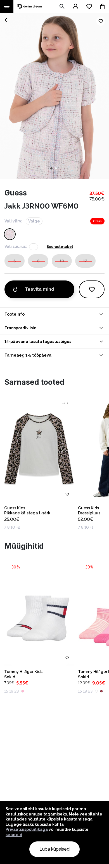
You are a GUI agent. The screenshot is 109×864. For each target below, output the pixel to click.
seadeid (14, 834)
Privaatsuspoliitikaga (27, 829)
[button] (54, 314)
